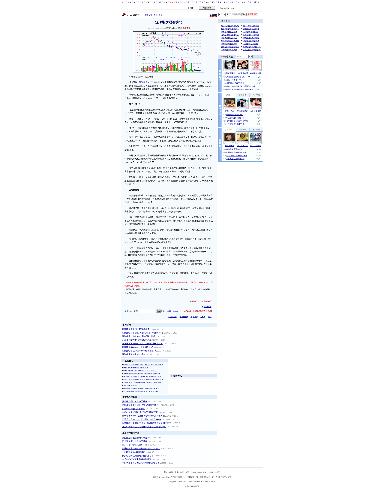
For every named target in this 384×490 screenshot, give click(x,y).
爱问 (237, 2)
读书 (207, 2)
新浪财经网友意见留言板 (174, 472)
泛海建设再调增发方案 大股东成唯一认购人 (142, 344)
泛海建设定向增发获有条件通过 (137, 329)
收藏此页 (183, 317)
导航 (249, 2)
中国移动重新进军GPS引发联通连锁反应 (141, 463)
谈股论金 (172, 317)
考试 (213, 2)
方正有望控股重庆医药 (132, 445)
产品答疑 (227, 477)
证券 (155, 15)
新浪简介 (156, 477)
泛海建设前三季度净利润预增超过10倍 (140, 351)
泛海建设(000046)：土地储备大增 (137, 347)
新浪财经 (148, 15)
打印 (202, 317)
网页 (129, 311)
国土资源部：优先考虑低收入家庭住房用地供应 (144, 427)
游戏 (195, 2)
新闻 (129, 2)
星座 (219, 2)
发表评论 (207, 307)
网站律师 (199, 477)
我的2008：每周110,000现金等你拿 (197, 311)
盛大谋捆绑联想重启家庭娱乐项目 (138, 456)
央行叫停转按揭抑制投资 (133, 409)
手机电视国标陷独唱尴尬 (133, 452)
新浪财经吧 (206, 301)
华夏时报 (186, 28)
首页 (123, 2)
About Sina (165, 477)
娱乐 (141, 2)
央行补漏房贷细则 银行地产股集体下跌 (140, 412)
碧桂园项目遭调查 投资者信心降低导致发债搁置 (144, 423)
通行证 (257, 2)
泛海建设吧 (192, 301)
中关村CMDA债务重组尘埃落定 (136, 459)
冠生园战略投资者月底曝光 (134, 438)
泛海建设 (143, 82)
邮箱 (243, 2)
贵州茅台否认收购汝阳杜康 (134, 401)
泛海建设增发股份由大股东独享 (137, 340)
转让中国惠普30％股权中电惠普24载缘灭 (141, 448)
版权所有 (196, 486)
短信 (231, 2)
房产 (189, 2)
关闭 (209, 317)
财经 (147, 2)
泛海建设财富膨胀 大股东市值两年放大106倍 (143, 333)
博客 (165, 2)
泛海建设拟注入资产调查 (133, 354)
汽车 (183, 2)
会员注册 (219, 477)
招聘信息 (191, 477)
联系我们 (182, 477)
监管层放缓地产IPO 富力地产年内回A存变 (141, 419)
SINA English (209, 477)
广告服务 (174, 477)
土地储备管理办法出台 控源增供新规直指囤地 (143, 416)
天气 (225, 2)
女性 (201, 2)
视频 (177, 2)
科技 (159, 2)
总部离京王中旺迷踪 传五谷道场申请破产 (141, 405)
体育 (135, 2)
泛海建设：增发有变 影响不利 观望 (138, 336)
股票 (153, 2)
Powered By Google (170, 311)
